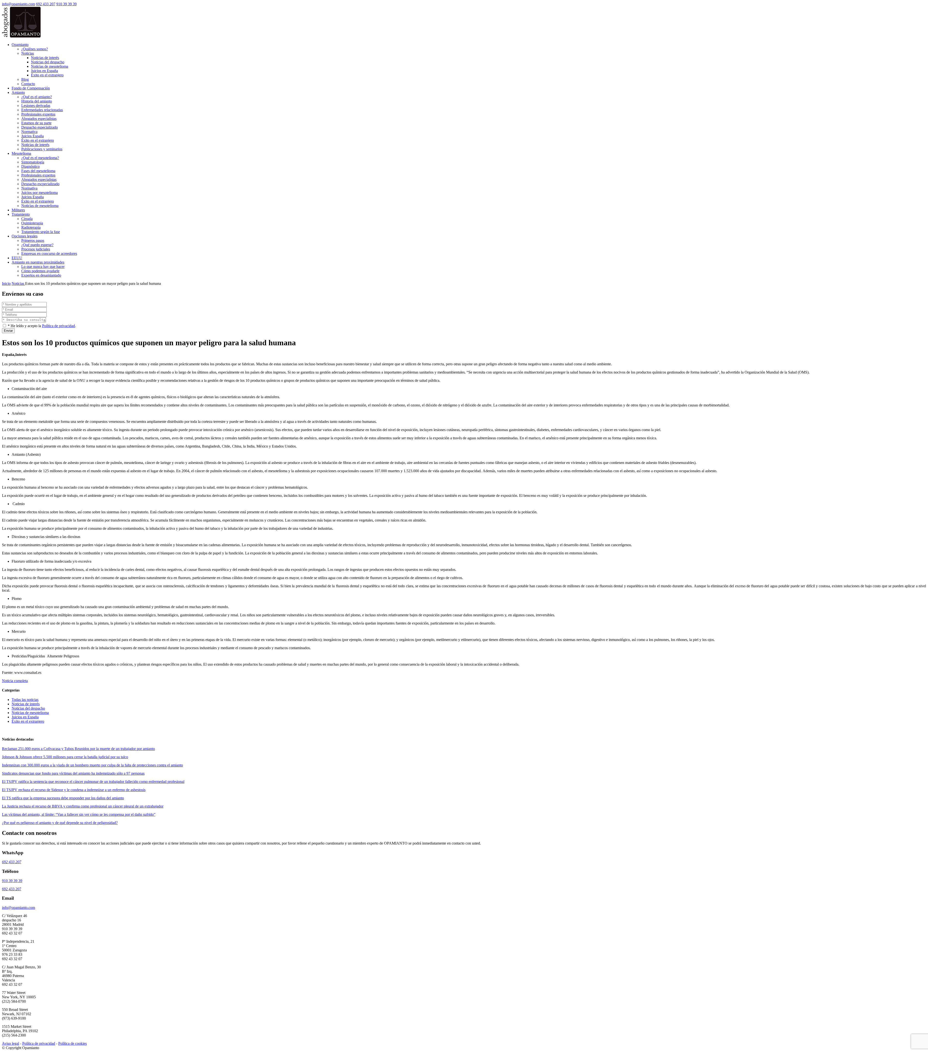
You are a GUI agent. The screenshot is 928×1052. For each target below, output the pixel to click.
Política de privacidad (58, 326)
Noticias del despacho (47, 62)
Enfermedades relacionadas (42, 110)
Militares (18, 210)
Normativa (29, 132)
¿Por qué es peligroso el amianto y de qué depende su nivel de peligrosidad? (60, 823)
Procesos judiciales (35, 249)
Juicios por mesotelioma (39, 193)
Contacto (28, 84)
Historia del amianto (36, 101)
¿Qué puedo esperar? (37, 245)
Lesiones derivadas (35, 105)
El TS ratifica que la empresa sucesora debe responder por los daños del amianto (63, 798)
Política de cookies (72, 1043)
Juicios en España (44, 71)
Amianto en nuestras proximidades (38, 262)
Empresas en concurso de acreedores (49, 253)
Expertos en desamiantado (41, 275)
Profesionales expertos (38, 114)
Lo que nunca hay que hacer (43, 267)
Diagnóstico (30, 166)
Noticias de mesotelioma (49, 66)
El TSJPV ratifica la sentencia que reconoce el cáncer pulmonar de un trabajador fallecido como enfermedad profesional (93, 782)
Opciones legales (24, 236)
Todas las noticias (25, 700)
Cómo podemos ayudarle (40, 271)
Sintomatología (32, 162)
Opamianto (20, 45)
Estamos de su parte (36, 123)
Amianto (18, 92)
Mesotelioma (21, 153)
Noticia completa (15, 681)
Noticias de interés (45, 58)
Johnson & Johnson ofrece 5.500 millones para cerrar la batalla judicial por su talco (65, 757)
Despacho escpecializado (40, 184)
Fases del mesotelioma (38, 171)
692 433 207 (45, 4)
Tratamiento (21, 214)
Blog (25, 79)
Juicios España (32, 136)
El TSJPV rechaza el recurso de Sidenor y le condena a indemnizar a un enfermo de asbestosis (73, 790)
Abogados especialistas (39, 119)
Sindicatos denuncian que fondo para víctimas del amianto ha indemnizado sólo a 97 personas (73, 773)
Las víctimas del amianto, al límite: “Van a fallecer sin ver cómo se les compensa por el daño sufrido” (78, 814)
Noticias (27, 53)
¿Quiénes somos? (34, 49)
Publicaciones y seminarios (41, 149)
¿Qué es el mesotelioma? (40, 158)
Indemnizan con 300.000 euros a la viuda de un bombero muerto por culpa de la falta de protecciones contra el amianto (92, 765)
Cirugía (27, 219)
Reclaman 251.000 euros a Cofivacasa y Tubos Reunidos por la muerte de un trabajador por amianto (78, 749)
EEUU (17, 258)
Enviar (8, 330)
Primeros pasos (32, 240)
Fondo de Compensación (31, 88)
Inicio (6, 283)
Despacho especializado (39, 127)
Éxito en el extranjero (47, 75)
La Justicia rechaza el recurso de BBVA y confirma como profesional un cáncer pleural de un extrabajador (82, 806)
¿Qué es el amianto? (36, 97)
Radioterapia (31, 227)
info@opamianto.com (18, 4)
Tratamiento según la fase (40, 232)
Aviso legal (10, 1043)
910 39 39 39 (66, 4)
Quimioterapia (32, 223)
